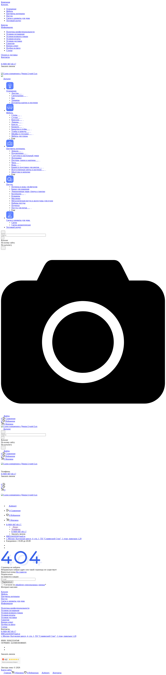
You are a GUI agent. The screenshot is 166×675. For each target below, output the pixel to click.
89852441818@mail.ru (15, 536)
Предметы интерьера (10, 596)
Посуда (4, 599)
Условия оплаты (8, 615)
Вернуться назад (8, 572)
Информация (7, 603)
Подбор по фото (8, 624)
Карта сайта (6, 670)
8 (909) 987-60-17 (8, 64)
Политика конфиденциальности (15, 608)
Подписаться (7, 582)
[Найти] (3, 248)
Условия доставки (9, 617)
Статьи (4, 627)
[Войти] (2, 482)
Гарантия (5, 620)
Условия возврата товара (12, 613)
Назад (15, 527)
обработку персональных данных (30, 585)
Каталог (4, 592)
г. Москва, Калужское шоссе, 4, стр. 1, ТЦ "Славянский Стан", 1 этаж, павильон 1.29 (43, 539)
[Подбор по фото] (83, 413)
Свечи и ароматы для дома (13, 601)
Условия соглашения (10, 610)
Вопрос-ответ (7, 622)
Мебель (4, 594)
